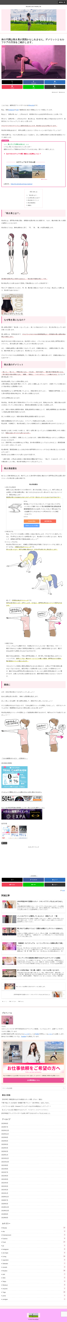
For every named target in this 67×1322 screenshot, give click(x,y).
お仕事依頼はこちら (33, 1080)
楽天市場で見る (48, 521)
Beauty (5, 843)
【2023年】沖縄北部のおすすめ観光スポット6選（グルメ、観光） (22, 1099)
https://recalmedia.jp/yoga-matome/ (21, 184)
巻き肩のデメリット (33, 200)
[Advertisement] (33, 98)
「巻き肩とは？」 (33, 195)
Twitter (37, 1034)
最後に (30, 205)
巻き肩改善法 (31, 202)
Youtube (23, 1036)
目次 (31, 191)
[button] (54, 87)
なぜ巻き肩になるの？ (34, 197)
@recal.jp (31, 105)
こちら (50, 1034)
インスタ (26, 1034)
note (17, 110)
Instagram (11, 110)
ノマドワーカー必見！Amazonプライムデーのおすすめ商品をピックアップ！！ (26, 1106)
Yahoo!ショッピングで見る (31, 525)
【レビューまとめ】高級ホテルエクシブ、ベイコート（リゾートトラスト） (25, 1110)
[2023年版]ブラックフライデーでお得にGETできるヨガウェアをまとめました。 (26, 1113)
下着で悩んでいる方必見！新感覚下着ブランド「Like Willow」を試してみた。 (25, 1103)
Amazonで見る (31, 521)
